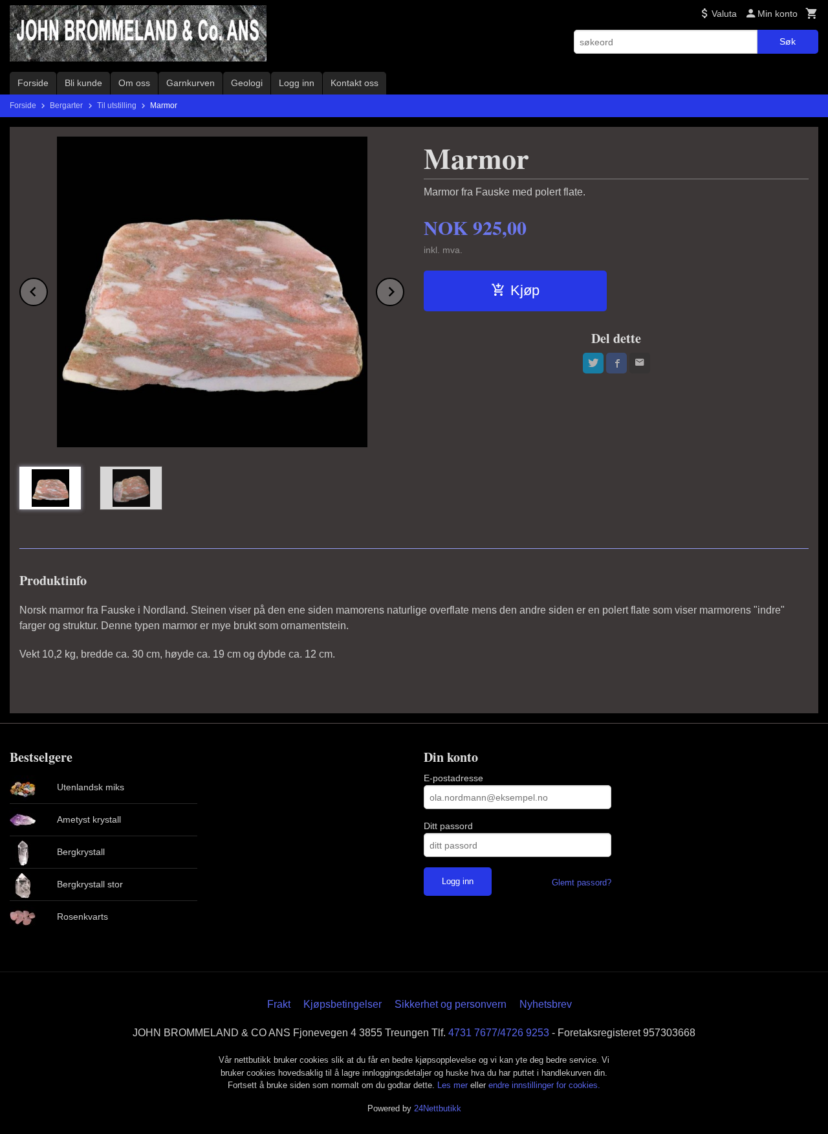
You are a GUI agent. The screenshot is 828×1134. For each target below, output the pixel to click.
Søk (787, 41)
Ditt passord (448, 826)
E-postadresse (453, 778)
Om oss (134, 83)
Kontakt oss (354, 83)
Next (403, 290)
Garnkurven (190, 83)
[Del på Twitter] (593, 363)
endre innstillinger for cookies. (544, 1085)
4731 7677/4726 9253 (498, 1032)
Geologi (247, 83)
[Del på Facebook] (616, 363)
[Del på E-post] (639, 363)
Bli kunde (83, 83)
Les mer (453, 1085)
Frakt (278, 1004)
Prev (47, 290)
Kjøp (524, 290)
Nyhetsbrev (545, 1004)
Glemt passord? (581, 882)
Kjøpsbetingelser (342, 1004)
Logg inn (296, 83)
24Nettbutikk (437, 1108)
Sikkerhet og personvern (451, 1004)
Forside (33, 83)
